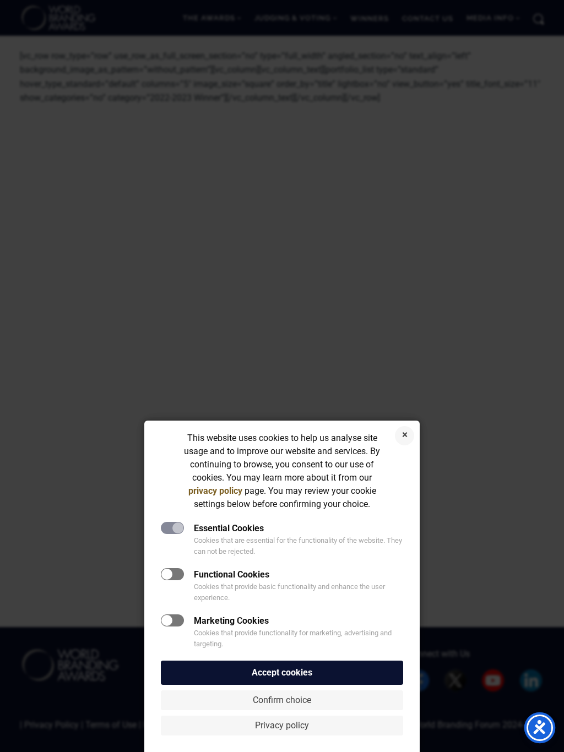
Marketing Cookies (231, 620)
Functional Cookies (231, 574)
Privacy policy (282, 725)
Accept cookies (282, 672)
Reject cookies (404, 435)
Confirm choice (282, 700)
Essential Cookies (229, 528)
